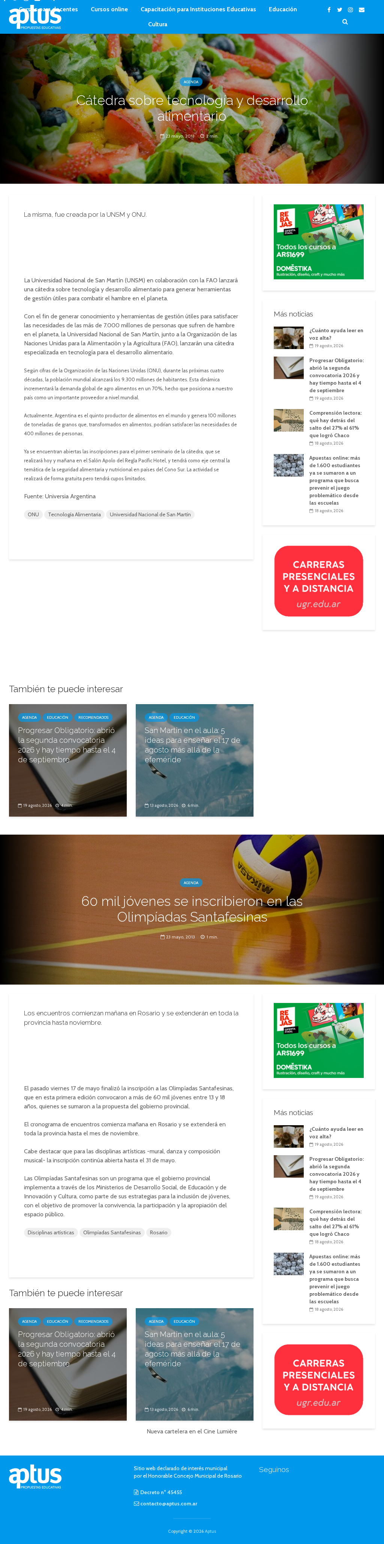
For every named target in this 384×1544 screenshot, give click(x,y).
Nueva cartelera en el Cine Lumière (192, 1431)
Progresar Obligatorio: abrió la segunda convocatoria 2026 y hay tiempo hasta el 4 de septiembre (67, 745)
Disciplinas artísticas (51, 1232)
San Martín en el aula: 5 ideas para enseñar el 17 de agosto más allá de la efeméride (192, 745)
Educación (283, 9)
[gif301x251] (319, 580)
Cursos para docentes (48, 9)
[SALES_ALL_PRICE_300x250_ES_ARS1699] (319, 241)
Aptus (210, 1531)
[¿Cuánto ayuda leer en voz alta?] (289, 337)
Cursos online (109, 9)
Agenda (191, 81)
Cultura (157, 24)
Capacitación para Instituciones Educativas (198, 9)
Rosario (159, 1232)
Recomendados (93, 717)
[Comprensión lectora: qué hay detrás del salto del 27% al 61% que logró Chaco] (289, 420)
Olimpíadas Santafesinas (112, 1232)
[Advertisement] (140, 245)
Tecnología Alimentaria (74, 514)
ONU (33, 514)
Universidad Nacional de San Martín (150, 514)
